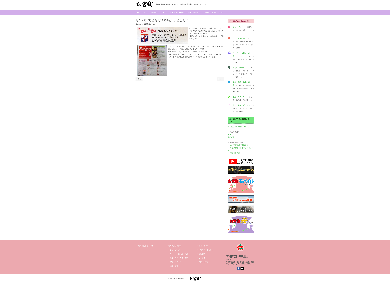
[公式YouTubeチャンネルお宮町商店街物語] (241, 173)
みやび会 (231, 137)
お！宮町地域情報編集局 (239, 145)
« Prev (139, 79)
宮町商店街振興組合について (238, 127)
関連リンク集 (235, 153)
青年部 (230, 134)
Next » (220, 79)
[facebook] (238, 268)
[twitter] (242, 268)
